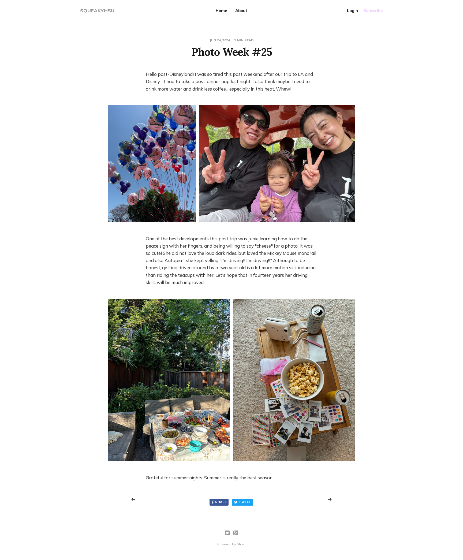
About (241, 10)
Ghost (241, 544)
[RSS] (236, 533)
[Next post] (328, 499)
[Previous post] (135, 499)
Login (352, 10)
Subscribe (373, 10)
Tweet (245, 502)
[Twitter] (227, 533)
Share (220, 502)
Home (221, 10)
